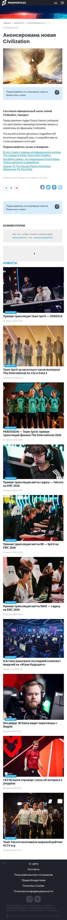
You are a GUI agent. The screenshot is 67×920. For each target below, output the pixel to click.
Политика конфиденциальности (33, 891)
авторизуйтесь (19, 237)
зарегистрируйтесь (43, 237)
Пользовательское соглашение (33, 874)
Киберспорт (19, 23)
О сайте (33, 863)
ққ (55, 3)
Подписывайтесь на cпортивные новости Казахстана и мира (27, 93)
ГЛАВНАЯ (7, 23)
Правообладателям (33, 880)
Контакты (33, 869)
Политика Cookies (33, 885)
